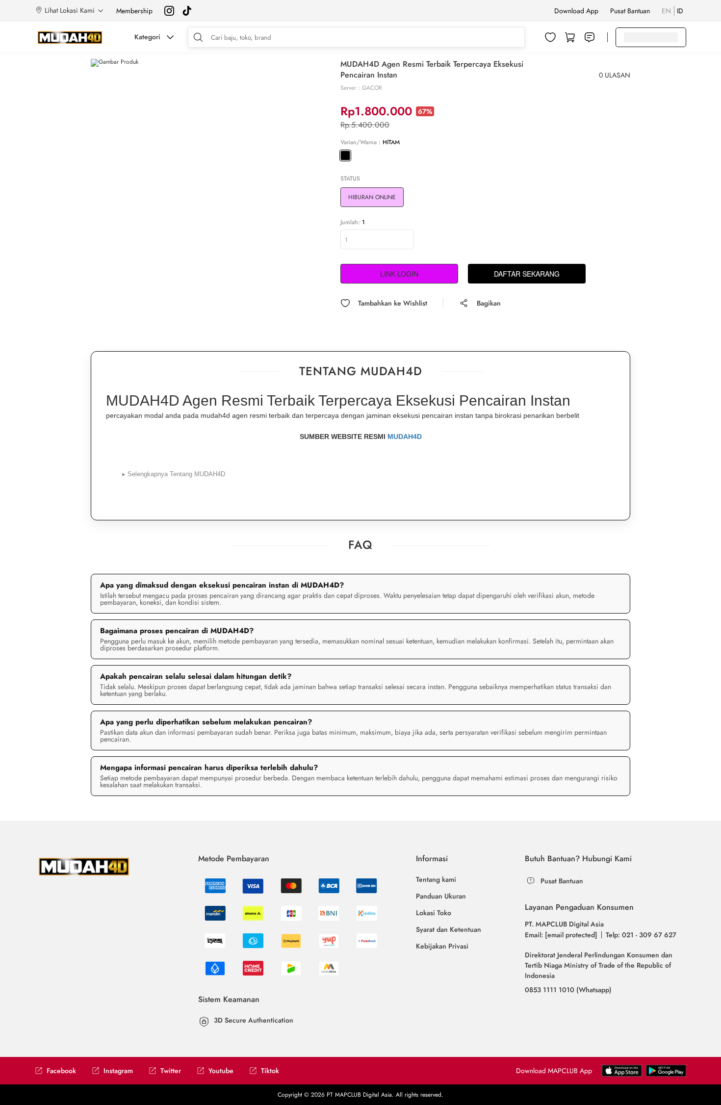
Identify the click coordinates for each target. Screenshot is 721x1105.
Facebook (61, 1071)
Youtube (220, 1071)
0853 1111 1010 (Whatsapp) (568, 990)
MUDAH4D (404, 436)
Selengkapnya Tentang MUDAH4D (173, 474)
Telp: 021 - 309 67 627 (641, 934)
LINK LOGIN (399, 274)
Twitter (170, 1071)
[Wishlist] (550, 37)
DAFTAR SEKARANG (527, 274)
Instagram (118, 1071)
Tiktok (270, 1071)
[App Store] (666, 1070)
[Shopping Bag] (570, 37)
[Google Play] (622, 1070)
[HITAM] (345, 155)
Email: (561, 934)
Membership (134, 10)
